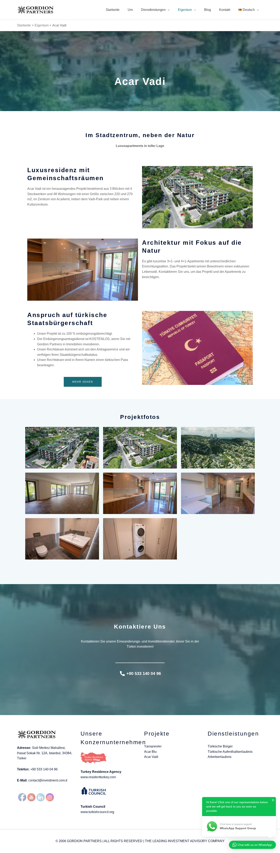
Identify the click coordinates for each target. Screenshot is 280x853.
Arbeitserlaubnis (219, 757)
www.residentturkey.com (98, 777)
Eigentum (185, 9)
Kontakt (224, 9)
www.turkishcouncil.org (97, 812)
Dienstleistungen (153, 9)
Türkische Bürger (220, 746)
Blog (207, 9)
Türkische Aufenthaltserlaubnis (230, 751)
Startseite (113, 9)
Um (130, 9)
